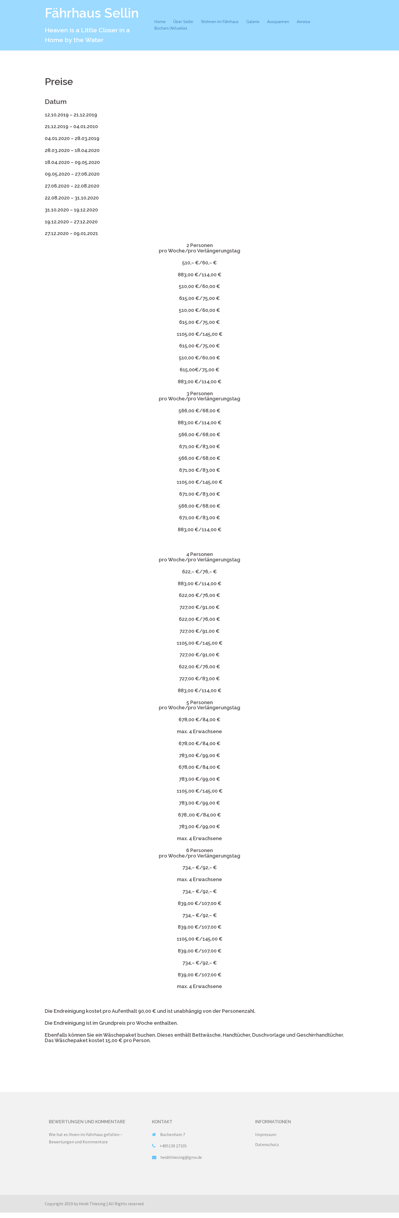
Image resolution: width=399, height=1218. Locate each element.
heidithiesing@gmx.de (181, 1157)
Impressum (265, 1134)
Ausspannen (278, 22)
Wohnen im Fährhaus (220, 22)
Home (160, 22)
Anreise (303, 22)
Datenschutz (267, 1144)
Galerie (252, 22)
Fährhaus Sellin (92, 13)
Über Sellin (183, 22)
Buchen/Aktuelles (170, 28)
